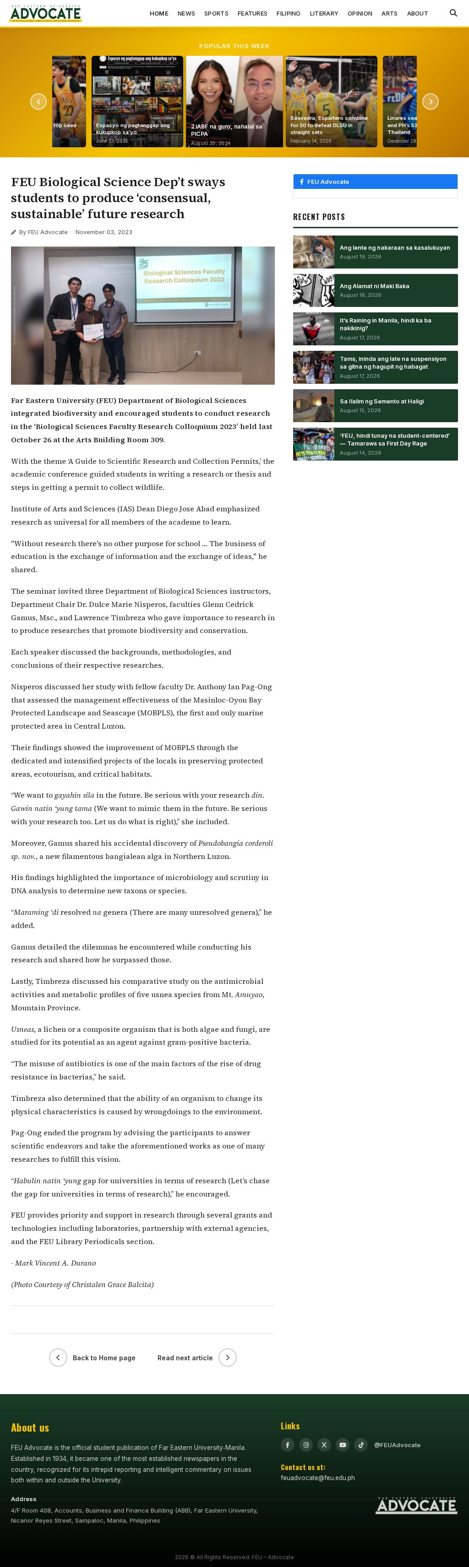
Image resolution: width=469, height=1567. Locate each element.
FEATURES (252, 13)
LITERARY (324, 13)
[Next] (430, 101)
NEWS (186, 13)
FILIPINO (288, 13)
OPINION (360, 13)
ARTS (390, 13)
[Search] (453, 13)
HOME (159, 13)
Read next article (185, 1358)
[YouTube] (342, 1445)
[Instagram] (306, 1445)
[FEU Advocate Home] (45, 13)
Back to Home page (104, 1358)
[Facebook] (287, 1445)
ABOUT (418, 13)
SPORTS (216, 13)
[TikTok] (361, 1445)
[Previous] (38, 101)
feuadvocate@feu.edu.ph (318, 1477)
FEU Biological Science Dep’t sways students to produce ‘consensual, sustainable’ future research (118, 197)
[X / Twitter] (324, 1445)
